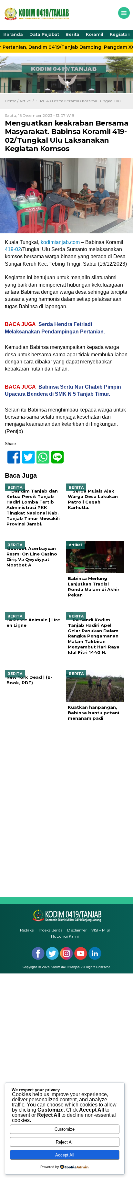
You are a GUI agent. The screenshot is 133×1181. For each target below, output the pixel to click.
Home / (12, 100)
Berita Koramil (65, 100)
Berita (72, 34)
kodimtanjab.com (60, 242)
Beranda (13, 34)
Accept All (64, 1155)
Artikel (25, 100)
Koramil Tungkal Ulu (101, 100)
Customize (65, 1129)
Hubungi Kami (65, 936)
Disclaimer (77, 930)
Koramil (94, 34)
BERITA (42, 100)
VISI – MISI (100, 930)
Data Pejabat (44, 34)
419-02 (13, 249)
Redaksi (27, 930)
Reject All (65, 1142)
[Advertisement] (66, 809)
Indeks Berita (51, 930)
